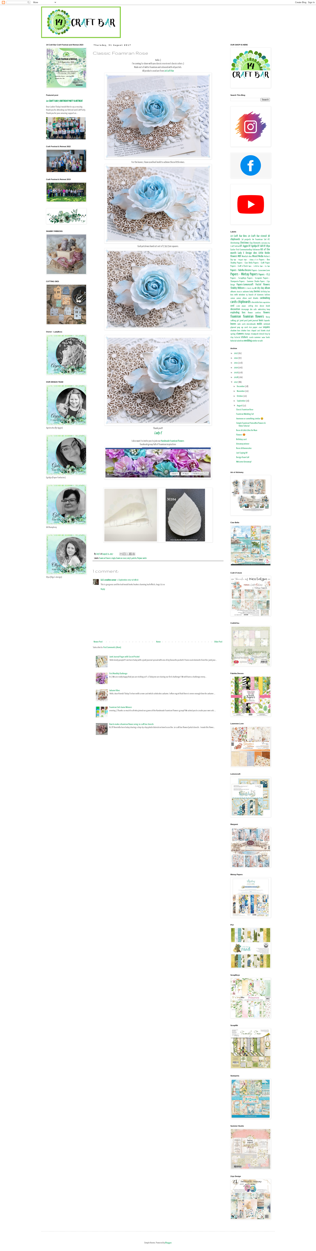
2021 (236, 363)
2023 (236, 353)
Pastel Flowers (263, 284)
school (260, 327)
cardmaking (265, 298)
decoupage (245, 310)
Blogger (168, 1243)
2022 (236, 358)
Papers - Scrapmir (254, 278)
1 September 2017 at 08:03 (127, 580)
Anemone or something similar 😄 (249, 419)
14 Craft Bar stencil (257, 236)
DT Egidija (253, 246)
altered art (239, 292)
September (241, 401)
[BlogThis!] (124, 554)
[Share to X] (127, 554)
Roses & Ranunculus (244, 448)
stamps (247, 334)
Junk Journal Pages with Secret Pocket (124, 657)
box (268, 292)
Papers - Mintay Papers (244, 274)
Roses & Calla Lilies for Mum (246, 430)
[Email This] (121, 554)
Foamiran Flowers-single (107, 558)
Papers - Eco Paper (265, 266)
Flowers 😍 (240, 435)
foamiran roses (121, 558)
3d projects (246, 239)
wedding (248, 340)
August (240, 406)
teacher (263, 337)
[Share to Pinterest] (133, 554)
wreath (260, 341)
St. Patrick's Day (249, 288)
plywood (233, 327)
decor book (265, 306)
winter (254, 341)
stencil (261, 334)
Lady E (158, 433)
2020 (236, 368)
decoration (235, 309)
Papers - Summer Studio (249, 281)
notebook (266, 324)
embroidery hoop (264, 310)
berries (257, 291)
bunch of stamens (256, 295)
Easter (232, 250)
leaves (233, 324)
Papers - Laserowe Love (261, 270)
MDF (239, 256)
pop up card (242, 327)
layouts (267, 321)
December (241, 386)
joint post (244, 321)
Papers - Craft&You (253, 266)
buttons (267, 295)
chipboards (244, 302)
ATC (269, 240)
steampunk (254, 334)
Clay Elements (255, 243)
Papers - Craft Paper (261, 263)
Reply (103, 589)
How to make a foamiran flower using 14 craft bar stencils (131, 724)
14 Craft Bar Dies (238, 236)
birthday (264, 292)
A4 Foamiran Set (259, 239)
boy (247, 295)
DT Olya (266, 246)
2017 (236, 382)
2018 (236, 377)
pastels (134, 558)
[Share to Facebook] (130, 554)
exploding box (237, 312)
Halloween (256, 250)
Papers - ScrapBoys (238, 278)
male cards (241, 324)
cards (233, 302)
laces (261, 320)
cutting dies (253, 306)
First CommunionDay (244, 250)
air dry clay (259, 288)
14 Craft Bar (169, 71)
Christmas (244, 243)
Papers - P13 (264, 274)
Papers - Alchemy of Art (251, 260)
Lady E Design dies (247, 253)
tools (268, 337)
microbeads (251, 324)
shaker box (245, 331)
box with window (237, 295)
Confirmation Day (265, 243)
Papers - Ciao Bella (245, 263)
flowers (266, 312)
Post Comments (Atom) (112, 647)
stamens (240, 334)
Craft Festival (235, 246)
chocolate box (256, 302)
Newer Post (98, 642)
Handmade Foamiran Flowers (172, 441)
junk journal (253, 321)
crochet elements (241, 306)
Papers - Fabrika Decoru (240, 270)
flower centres (254, 313)
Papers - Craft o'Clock (239, 266)
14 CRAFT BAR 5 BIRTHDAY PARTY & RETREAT (64, 101)
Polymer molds (142, 558)
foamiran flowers (253, 316)
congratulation (266, 302)
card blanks (253, 298)
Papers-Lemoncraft (245, 284)
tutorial (233, 341)
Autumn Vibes (114, 691)
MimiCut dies (247, 256)
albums (233, 292)
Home (158, 642)
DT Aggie (244, 246)
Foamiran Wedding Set (245, 414)
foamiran (235, 316)
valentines (240, 341)
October (240, 396)
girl (238, 321)
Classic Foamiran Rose (244, 410)
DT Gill (260, 246)
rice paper (253, 327)
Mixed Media (257, 256)
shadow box (235, 331)
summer (257, 337)
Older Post (218, 642)
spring (233, 334)
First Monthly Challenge (118, 674)
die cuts (253, 309)
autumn (246, 292)
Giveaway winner (242, 444)
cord (232, 306)
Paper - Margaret (238, 260)
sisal (268, 331)
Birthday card (241, 439)
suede (251, 338)
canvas (232, 298)
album (267, 288)
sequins (266, 327)
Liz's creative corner (108, 580)
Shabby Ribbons (237, 288)
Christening (234, 243)
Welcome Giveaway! (243, 462)
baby (251, 292)
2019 (236, 373)
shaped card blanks (258, 331)
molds (259, 324)
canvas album (241, 298)
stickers (244, 337)
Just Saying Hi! (242, 453)
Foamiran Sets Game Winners (120, 707)
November (241, 391)
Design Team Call (242, 457)
